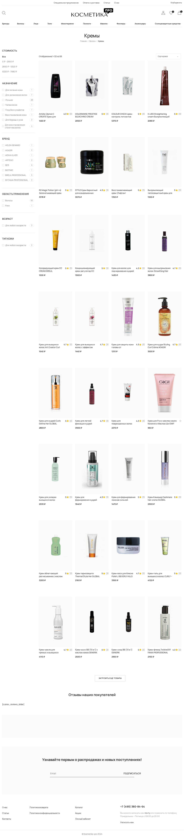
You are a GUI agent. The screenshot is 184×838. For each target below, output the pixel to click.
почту (147, 813)
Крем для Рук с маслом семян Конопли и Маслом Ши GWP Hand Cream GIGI (162, 423)
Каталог (79, 807)
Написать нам (127, 822)
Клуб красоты (176, 2)
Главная (83, 41)
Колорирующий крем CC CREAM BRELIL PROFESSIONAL (50, 271)
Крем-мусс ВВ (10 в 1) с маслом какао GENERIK (86, 651)
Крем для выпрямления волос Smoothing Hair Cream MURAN (159, 271)
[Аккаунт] (163, 13)
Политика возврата (39, 807)
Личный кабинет (83, 818)
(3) (70, 114)
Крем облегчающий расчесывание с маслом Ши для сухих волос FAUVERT (51, 577)
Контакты (6, 818)
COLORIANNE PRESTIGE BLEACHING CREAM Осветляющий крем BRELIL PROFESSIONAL (86, 118)
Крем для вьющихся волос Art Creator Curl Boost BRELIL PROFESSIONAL (49, 348)
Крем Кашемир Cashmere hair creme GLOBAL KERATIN (160, 500)
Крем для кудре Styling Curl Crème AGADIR (159, 346)
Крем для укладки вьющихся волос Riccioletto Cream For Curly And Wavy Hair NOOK (51, 501)
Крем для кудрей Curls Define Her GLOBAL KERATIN (50, 423)
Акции (78, 813)
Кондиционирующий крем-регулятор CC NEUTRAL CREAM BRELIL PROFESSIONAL (86, 272)
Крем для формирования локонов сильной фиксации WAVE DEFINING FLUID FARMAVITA (124, 501)
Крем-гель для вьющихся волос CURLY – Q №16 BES (160, 576)
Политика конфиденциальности (45, 813)
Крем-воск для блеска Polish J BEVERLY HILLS (122, 575)
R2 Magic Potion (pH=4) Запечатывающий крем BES (50, 193)
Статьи (5, 813)
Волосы (92, 41)
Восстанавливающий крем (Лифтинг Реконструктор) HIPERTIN (124, 193)
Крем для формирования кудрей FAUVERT (86, 500)
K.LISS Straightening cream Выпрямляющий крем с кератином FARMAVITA (158, 118)
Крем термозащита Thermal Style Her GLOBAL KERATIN (87, 576)
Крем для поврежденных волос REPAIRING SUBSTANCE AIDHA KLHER (123, 425)
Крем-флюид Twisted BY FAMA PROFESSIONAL (159, 651)
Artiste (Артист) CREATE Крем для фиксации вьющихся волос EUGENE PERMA (49, 118)
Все (4, 56)
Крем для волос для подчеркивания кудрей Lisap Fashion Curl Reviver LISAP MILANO (123, 272)
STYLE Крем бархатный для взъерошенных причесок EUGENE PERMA (86, 194)
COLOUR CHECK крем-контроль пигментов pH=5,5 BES (122, 117)
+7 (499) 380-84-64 (132, 806)
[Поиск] (4, 13)
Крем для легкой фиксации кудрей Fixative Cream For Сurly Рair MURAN (86, 425)
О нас (4, 807)
